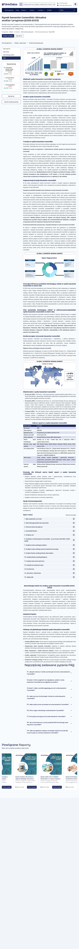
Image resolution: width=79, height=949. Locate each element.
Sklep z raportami (20, 43)
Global (11, 32)
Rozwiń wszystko (71, 515)
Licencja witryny (9, 77)
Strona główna (6, 43)
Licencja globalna (10, 85)
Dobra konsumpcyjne (27, 32)
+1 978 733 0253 (63, 3)
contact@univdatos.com (65, 5)
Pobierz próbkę (8, 36)
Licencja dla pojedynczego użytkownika (9, 69)
